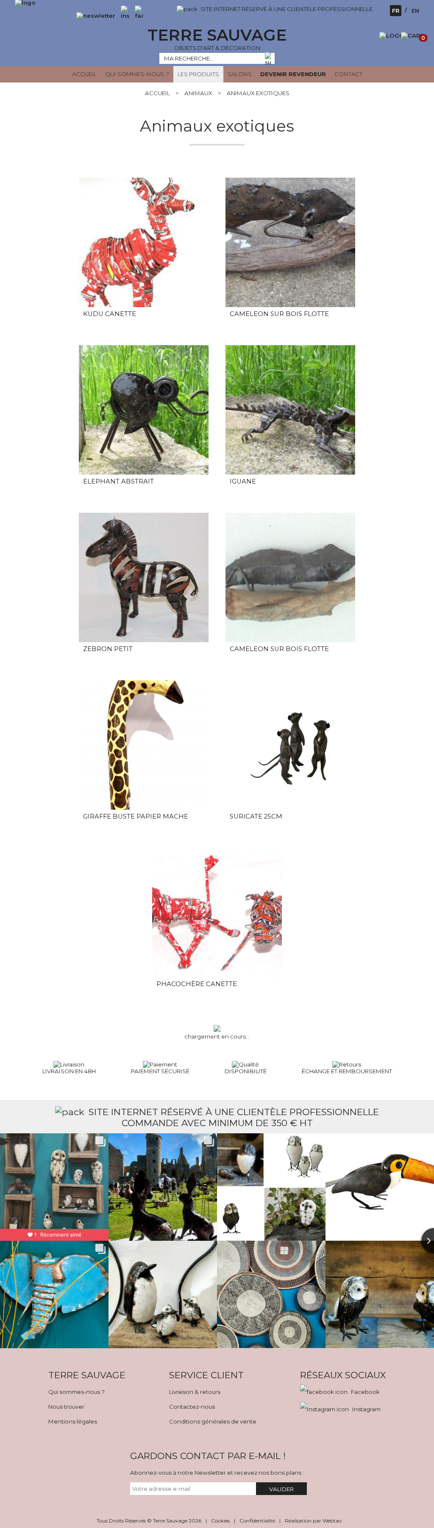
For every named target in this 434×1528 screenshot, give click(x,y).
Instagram (366, 1409)
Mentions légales (72, 1421)
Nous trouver (66, 1406)
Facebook (365, 1391)
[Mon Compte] (391, 35)
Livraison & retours (194, 1391)
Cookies (220, 1520)
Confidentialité (257, 1520)
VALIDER (281, 1489)
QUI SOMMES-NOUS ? (137, 74)
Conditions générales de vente (212, 1421)
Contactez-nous (192, 1406)
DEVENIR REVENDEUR (293, 74)
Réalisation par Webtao (313, 1520)
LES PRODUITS (198, 74)
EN (415, 10)
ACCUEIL (84, 74)
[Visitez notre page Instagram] (125, 15)
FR (395, 10)
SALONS (240, 74)
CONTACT (348, 74)
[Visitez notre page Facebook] (137, 15)
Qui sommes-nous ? (76, 1391)
